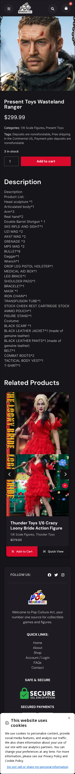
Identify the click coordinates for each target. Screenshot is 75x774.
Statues (48, 472)
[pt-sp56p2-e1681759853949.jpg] (37, 53)
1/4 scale (16, 472)
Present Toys (55, 127)
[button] (3, 53)
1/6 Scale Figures (32, 127)
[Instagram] (63, 575)
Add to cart (46, 161)
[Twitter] (56, 575)
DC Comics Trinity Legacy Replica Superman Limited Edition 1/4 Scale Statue (37, 466)
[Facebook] (49, 575)
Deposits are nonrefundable (31, 134)
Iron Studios (33, 472)
